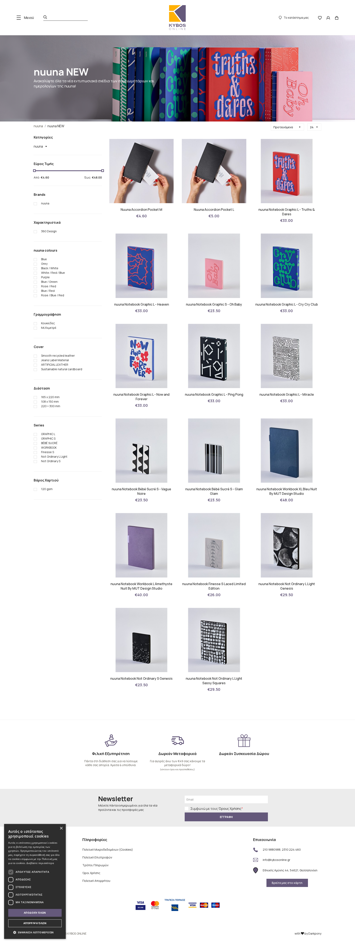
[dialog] (35, 881)
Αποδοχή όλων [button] (35, 912)
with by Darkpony (308, 933)
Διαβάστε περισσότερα (40, 863)
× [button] (61, 828)
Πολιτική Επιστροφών (97, 857)
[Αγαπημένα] (320, 17)
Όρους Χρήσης (230, 808)
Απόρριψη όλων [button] (34, 923)
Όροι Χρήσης (91, 873)
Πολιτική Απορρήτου (96, 881)
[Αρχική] (177, 17)
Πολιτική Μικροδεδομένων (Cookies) (107, 849)
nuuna (38, 126)
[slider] (34, 170)
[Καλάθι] (337, 17)
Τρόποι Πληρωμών (95, 865)
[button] (35, 932)
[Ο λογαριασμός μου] (328, 17)
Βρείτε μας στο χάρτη (287, 883)
